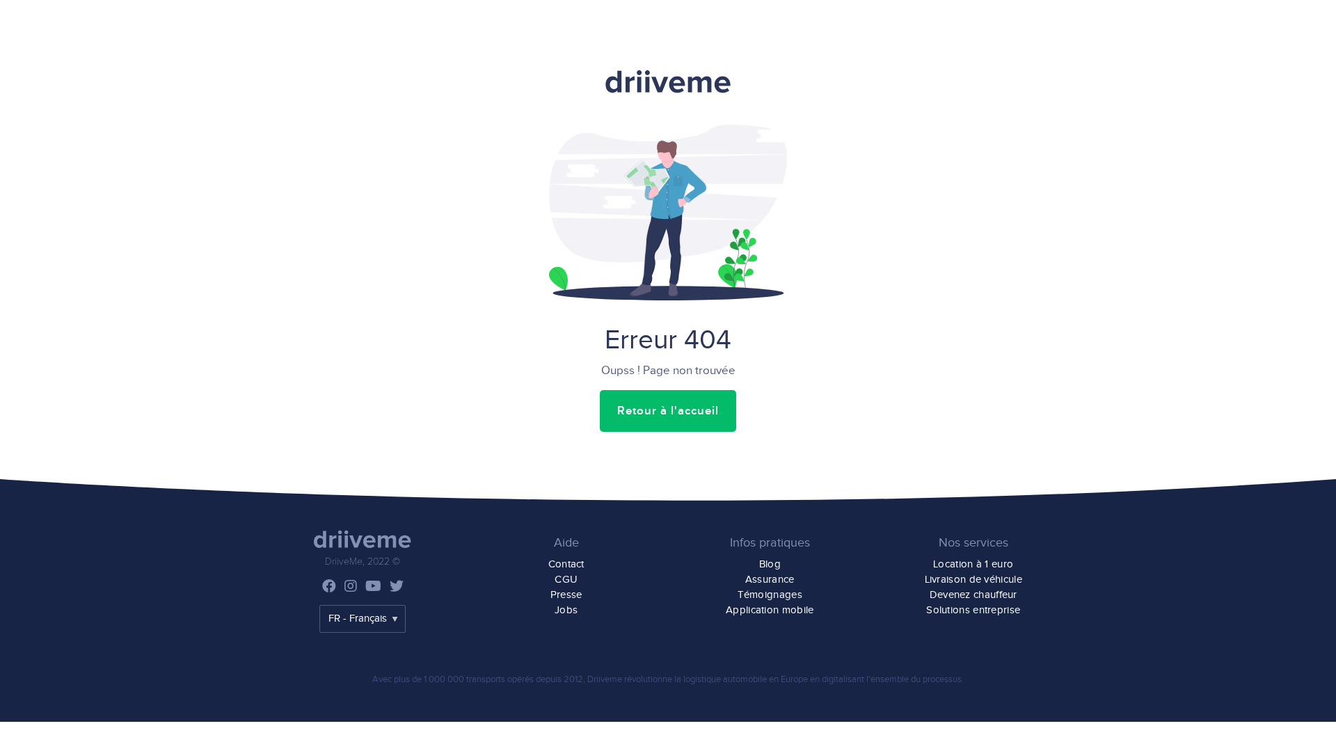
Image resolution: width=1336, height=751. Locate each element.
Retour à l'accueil (668, 411)
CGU (566, 580)
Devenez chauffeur (973, 595)
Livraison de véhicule (973, 580)
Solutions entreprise (973, 610)
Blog (770, 564)
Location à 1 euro (973, 564)
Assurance (770, 580)
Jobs (566, 610)
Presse (566, 595)
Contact (566, 564)
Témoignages (770, 595)
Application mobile (769, 610)
